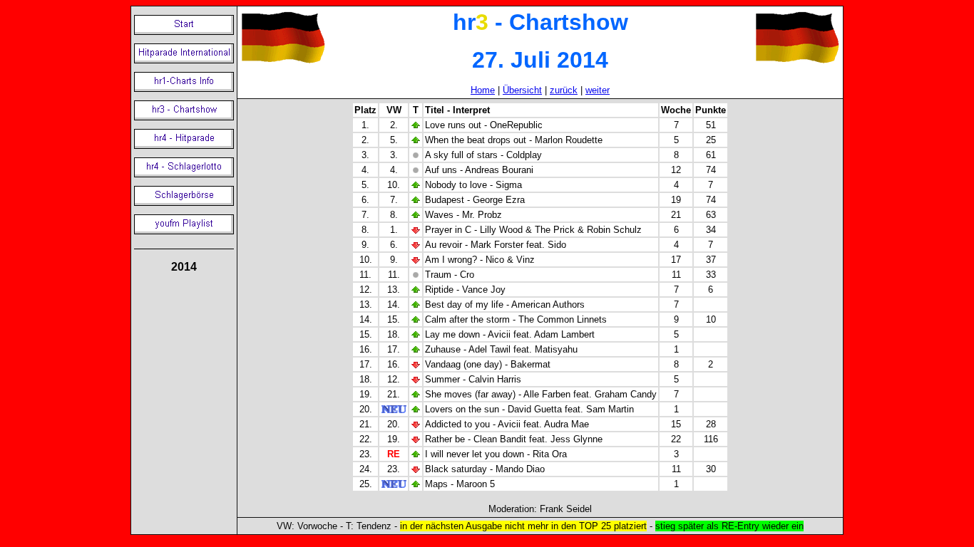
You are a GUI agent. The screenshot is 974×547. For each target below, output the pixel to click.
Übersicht (522, 90)
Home (483, 90)
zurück (564, 90)
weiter (597, 90)
